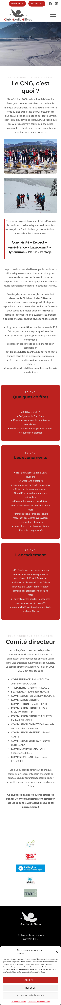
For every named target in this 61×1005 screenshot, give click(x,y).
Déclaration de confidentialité (39, 1001)
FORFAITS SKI (17, 4)
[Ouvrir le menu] (53, 14)
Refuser (30, 987)
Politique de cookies (18, 1001)
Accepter (30, 980)
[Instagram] (56, 4)
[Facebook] (50, 4)
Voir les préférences (30, 995)
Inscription (37, 4)
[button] (56, 951)
